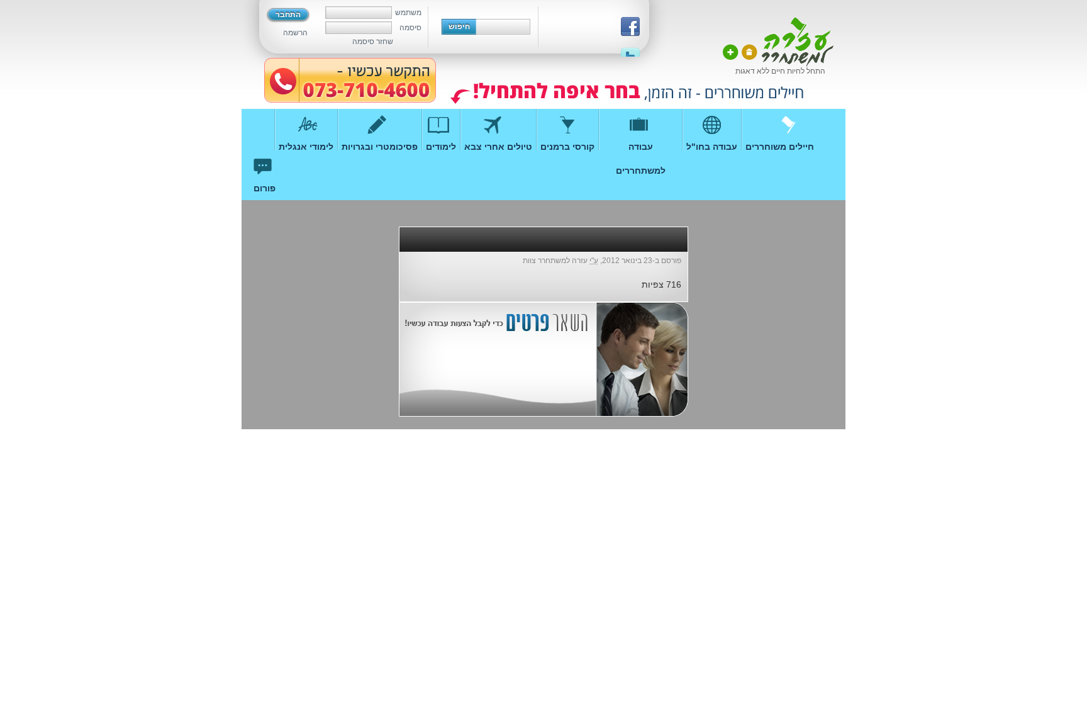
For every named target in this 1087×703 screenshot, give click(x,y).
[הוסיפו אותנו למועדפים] (731, 52)
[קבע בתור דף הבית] (749, 52)
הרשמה (295, 32)
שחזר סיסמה (372, 41)
